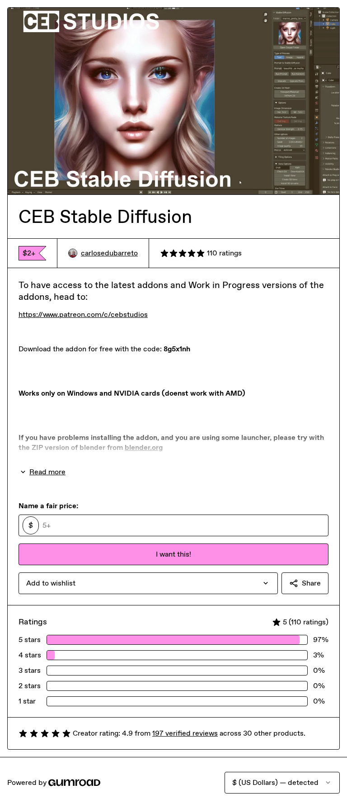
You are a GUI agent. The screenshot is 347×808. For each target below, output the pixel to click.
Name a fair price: (48, 505)
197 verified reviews (185, 733)
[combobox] (148, 583)
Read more (47, 472)
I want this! (173, 554)
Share (311, 583)
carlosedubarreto (109, 253)
